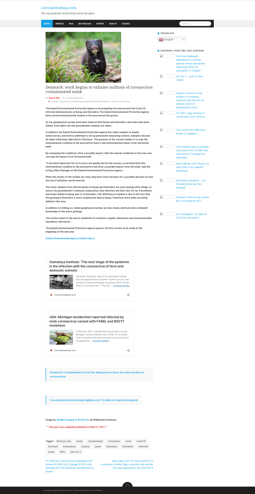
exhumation (69, 446)
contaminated (95, 441)
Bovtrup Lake (64, 441)
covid (128, 441)
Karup (51, 451)
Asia (71, 23)
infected (143, 446)
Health (113, 23)
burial (79, 441)
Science (126, 23)
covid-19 (141, 441)
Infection (94, 101)
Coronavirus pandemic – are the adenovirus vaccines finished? (191, 184)
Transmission (124, 101)
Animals (55, 101)
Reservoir (107, 101)
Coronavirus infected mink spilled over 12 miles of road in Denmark (94, 400)
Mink (101, 101)
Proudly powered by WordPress (57, 490)
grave (98, 446)
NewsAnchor (86, 490)
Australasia (84, 23)
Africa (47, 23)
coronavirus (114, 441)
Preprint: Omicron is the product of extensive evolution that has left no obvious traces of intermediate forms (190, 100)
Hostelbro (127, 446)
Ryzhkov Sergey (65, 419)
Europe (100, 23)
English (168, 39)
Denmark (73, 101)
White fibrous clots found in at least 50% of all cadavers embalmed (192, 167)
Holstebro (111, 446)
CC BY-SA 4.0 (82, 419)
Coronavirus (64, 101)
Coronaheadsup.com (58, 8)
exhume (85, 446)
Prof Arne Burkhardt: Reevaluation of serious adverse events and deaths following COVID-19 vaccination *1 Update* (190, 63)
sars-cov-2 (75, 451)
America (59, 23)
